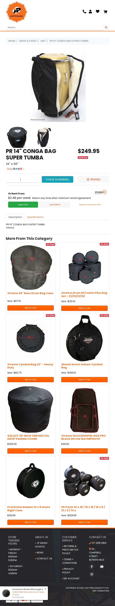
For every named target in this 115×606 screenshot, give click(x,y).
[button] (93, 179)
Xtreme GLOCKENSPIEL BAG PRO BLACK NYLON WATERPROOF (83, 437)
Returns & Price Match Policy (70, 549)
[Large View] (17, 136)
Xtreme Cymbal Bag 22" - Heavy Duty (30, 365)
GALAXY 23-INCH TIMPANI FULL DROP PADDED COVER (28, 437)
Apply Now (23, 204)
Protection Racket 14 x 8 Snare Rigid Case (28, 508)
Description (15, 217)
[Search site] (106, 27)
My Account (71, 578)
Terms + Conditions (69, 561)
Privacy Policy (68, 570)
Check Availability (57, 179)
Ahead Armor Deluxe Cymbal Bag (81, 365)
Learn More (54, 204)
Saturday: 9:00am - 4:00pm (15, 569)
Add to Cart (31, 307)
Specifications (35, 217)
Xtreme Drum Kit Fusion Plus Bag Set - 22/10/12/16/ (84, 294)
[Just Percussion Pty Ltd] (16, 12)
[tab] (15, 217)
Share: (10, 169)
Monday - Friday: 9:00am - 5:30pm (15, 555)
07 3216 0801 (98, 543)
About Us (41, 537)
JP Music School (41, 544)
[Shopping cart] (105, 12)
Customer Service (69, 538)
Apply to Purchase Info (90, 204)
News (39, 552)
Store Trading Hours (14, 540)
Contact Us (44, 558)
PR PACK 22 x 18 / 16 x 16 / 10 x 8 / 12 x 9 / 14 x (83, 508)
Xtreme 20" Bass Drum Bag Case (30, 293)
